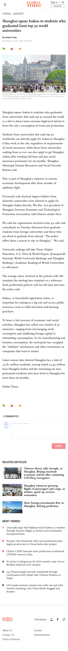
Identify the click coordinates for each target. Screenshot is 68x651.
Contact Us (8, 634)
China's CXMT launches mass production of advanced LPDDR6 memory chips (35, 553)
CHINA (6, 13)
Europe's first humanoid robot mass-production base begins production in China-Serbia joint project (34, 542)
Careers (38, 630)
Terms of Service (11, 639)
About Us (7, 630)
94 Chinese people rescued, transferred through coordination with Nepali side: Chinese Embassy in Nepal (33, 575)
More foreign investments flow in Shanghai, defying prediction (44, 504)
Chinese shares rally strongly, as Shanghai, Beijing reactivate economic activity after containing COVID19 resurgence (44, 473)
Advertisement (42, 634)
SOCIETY (18, 13)
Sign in (54, 2)
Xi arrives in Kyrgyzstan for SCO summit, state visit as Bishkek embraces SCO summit (35, 563)
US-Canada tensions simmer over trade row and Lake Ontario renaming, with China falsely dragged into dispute (34, 588)
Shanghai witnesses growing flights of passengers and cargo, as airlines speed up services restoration (44, 490)
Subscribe (57, 6)
